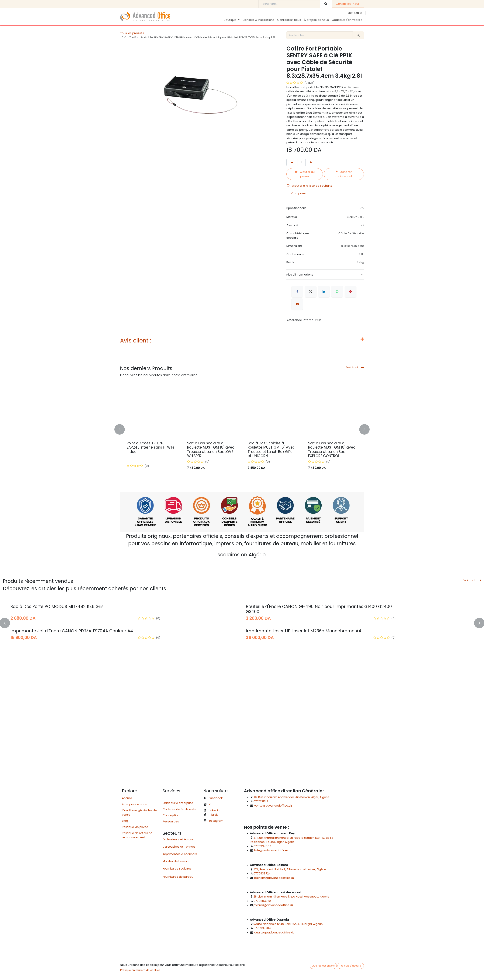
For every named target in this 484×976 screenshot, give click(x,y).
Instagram (216, 821)
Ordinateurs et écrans (178, 839)
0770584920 (262, 901)
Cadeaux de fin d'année (179, 809)
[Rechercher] (326, 4)
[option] (242, 429)
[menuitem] (231, 20)
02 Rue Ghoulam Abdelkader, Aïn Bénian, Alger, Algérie (292, 797)
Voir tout (352, 367)
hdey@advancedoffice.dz (272, 850)
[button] (122, 429)
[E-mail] (297, 304)
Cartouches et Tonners (179, 847)
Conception (171, 815)
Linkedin (214, 810)
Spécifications (296, 208)
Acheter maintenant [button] (344, 174)
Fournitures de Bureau (178, 877)
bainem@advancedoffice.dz (274, 878)
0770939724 (262, 873)
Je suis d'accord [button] (351, 965)
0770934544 (262, 846)
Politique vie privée (135, 827)
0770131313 (261, 801)
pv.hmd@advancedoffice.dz (273, 905)
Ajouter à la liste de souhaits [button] (311, 186)
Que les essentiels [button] (323, 965)
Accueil (127, 798)
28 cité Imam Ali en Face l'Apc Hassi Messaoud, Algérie (291, 896)
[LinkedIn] (324, 291)
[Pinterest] (350, 291)
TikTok (213, 815)
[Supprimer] (291, 162)
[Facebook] (297, 291)
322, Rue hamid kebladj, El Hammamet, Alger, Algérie (290, 869)
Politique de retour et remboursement (137, 835)
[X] (310, 291)
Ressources (172, 821)
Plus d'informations (299, 274)
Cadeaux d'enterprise (178, 803)
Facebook (216, 798)
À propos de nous (134, 804)
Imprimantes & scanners (180, 854)
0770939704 (262, 928)
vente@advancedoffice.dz (273, 806)
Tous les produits (132, 33)
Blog (125, 821)
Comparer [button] (298, 193)
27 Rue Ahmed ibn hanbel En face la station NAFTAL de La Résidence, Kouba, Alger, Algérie (291, 840)
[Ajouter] (310, 162)
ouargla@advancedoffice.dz (274, 932)
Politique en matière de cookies (140, 970)
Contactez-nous (348, 4)
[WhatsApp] (337, 291)
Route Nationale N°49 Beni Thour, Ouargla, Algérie (288, 924)
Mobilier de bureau (175, 861)
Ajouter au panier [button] (307, 174)
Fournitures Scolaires (177, 868)
